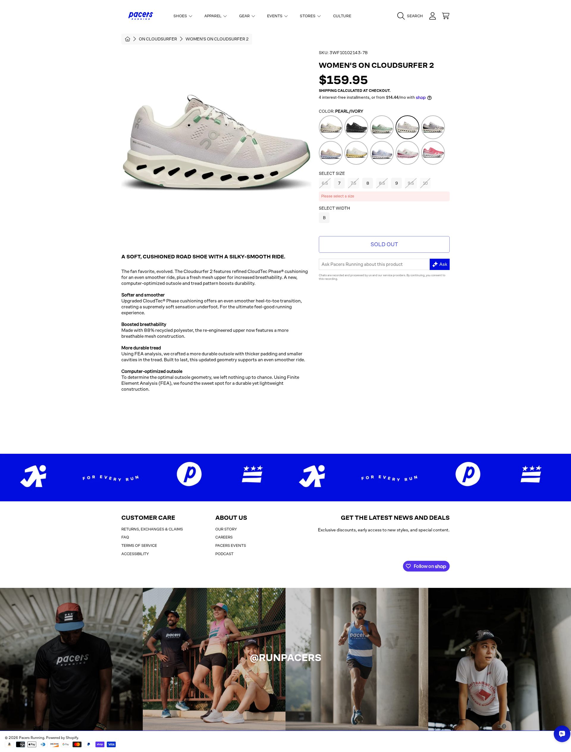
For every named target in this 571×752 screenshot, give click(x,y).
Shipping (328, 91)
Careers (224, 537)
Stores (308, 16)
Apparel (213, 16)
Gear (245, 16)
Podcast (224, 554)
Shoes (180, 16)
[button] (411, 16)
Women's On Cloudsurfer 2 (217, 39)
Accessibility (135, 554)
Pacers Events (230, 545)
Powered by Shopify (62, 738)
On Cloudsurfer (158, 39)
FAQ (125, 537)
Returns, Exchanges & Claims (152, 529)
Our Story (226, 529)
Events (275, 16)
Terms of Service (139, 545)
